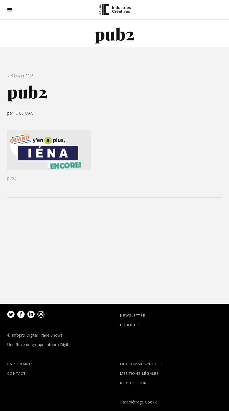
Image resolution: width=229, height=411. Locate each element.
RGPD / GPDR (133, 382)
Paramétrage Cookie (139, 402)
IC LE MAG (24, 113)
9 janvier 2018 (22, 75)
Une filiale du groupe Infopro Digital (39, 344)
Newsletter (132, 315)
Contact (16, 373)
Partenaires (20, 363)
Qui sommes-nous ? (141, 363)
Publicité (130, 324)
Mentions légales (139, 373)
